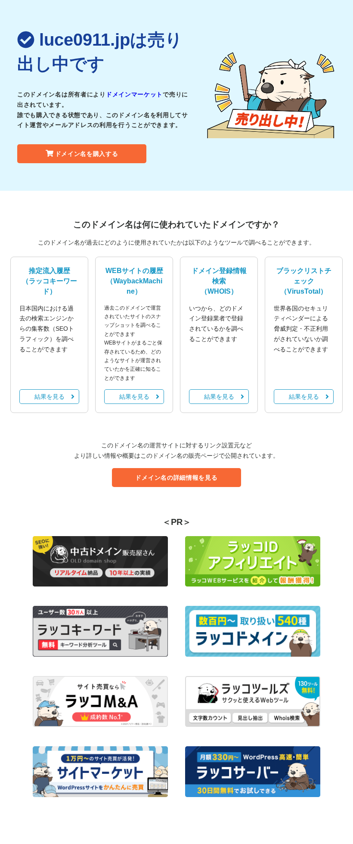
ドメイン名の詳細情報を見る (176, 477)
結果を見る (49, 396)
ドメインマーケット (134, 94)
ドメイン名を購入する (86, 153)
